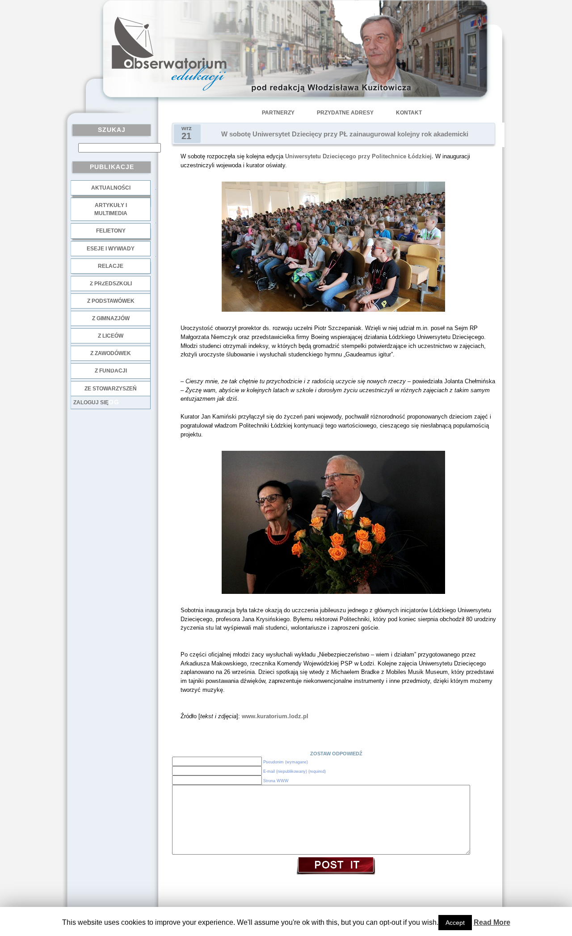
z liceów (110, 336)
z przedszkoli (111, 283)
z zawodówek (110, 353)
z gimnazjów (111, 318)
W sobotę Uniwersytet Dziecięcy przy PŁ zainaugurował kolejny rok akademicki (344, 134)
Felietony (111, 231)
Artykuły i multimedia (110, 209)
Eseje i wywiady (111, 249)
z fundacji (111, 371)
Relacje (110, 266)
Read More (492, 922)
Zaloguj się (91, 402)
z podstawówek (111, 301)
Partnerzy (278, 113)
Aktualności (110, 188)
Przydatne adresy (345, 113)
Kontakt (409, 113)
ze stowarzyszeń (110, 388)
